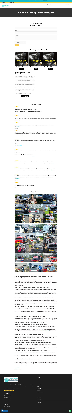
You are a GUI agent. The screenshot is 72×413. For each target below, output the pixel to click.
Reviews (38, 386)
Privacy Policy (39, 399)
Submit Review (39, 388)
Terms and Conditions (40, 392)
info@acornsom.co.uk (11, 2)
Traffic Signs (39, 394)
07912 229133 (6, 397)
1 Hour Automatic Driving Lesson (22, 66)
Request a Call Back (7, 406)
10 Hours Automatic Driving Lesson (50, 66)
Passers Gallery (39, 390)
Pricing (38, 379)
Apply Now (45, 0)
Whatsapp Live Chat (7, 408)
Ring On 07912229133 (36, 23)
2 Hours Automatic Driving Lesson (36, 66)
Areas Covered (39, 384)
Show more (18, 126)
